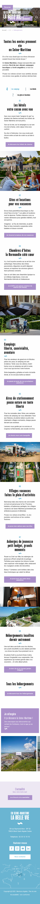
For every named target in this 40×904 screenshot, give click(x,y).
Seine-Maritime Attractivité (6, 3)
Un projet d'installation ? (19, 3)
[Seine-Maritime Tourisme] (11, 17)
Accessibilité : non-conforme (20, 895)
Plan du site (32, 891)
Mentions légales (22, 891)
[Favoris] (32, 17)
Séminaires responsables (32, 3)
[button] (36, 17)
